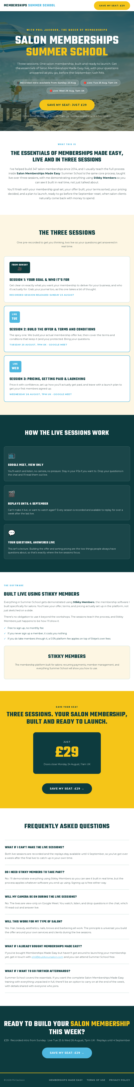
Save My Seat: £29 (112, 5)
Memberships (29, 6)
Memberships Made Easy (66, 1080)
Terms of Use (96, 1080)
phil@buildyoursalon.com (47, 956)
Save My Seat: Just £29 (67, 104)
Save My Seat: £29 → (67, 788)
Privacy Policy (119, 1080)
